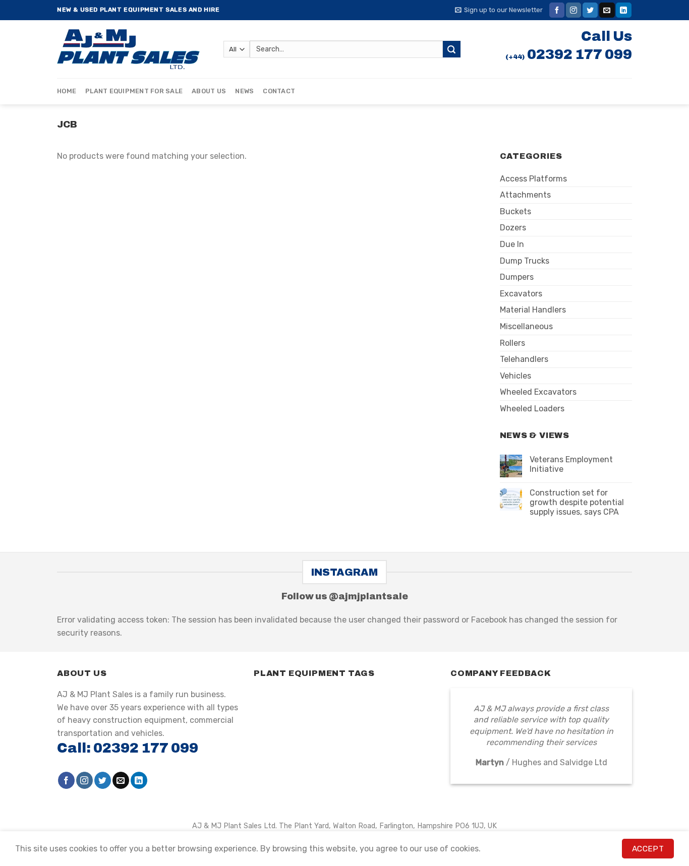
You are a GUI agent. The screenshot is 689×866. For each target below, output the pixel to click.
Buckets (515, 211)
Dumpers (517, 277)
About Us (209, 91)
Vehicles (515, 376)
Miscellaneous (526, 326)
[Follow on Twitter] (590, 10)
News (244, 91)
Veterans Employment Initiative (571, 464)
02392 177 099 (579, 54)
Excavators (521, 293)
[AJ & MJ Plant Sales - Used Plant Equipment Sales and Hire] (132, 49)
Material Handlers (533, 310)
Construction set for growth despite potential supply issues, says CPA (577, 502)
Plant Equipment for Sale (134, 91)
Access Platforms (533, 178)
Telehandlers (524, 359)
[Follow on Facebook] (556, 10)
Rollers (512, 343)
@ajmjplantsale (368, 596)
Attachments (525, 195)
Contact (279, 91)
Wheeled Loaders (532, 408)
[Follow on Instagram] (573, 10)
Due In (512, 244)
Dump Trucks (524, 261)
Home (66, 91)
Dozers (513, 227)
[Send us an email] (606, 10)
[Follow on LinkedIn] (623, 10)
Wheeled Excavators (538, 392)
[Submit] (451, 49)
